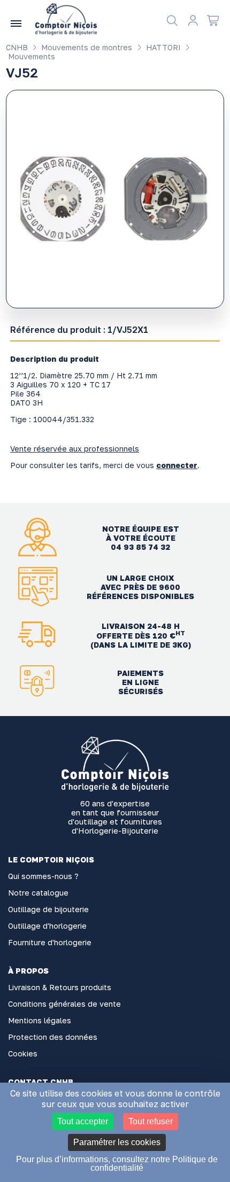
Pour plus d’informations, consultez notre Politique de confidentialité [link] (117, 1163)
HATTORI (162, 47)
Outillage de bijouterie (48, 909)
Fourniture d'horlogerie (49, 942)
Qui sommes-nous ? (43, 876)
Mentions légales (39, 1020)
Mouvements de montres (85, 47)
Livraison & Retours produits (59, 987)
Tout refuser (150, 1121)
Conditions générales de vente (64, 1003)
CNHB (17, 47)
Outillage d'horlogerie (47, 925)
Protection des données (52, 1036)
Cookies (22, 1053)
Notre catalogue (38, 892)
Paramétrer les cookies (116, 1142)
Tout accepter (82, 1121)
